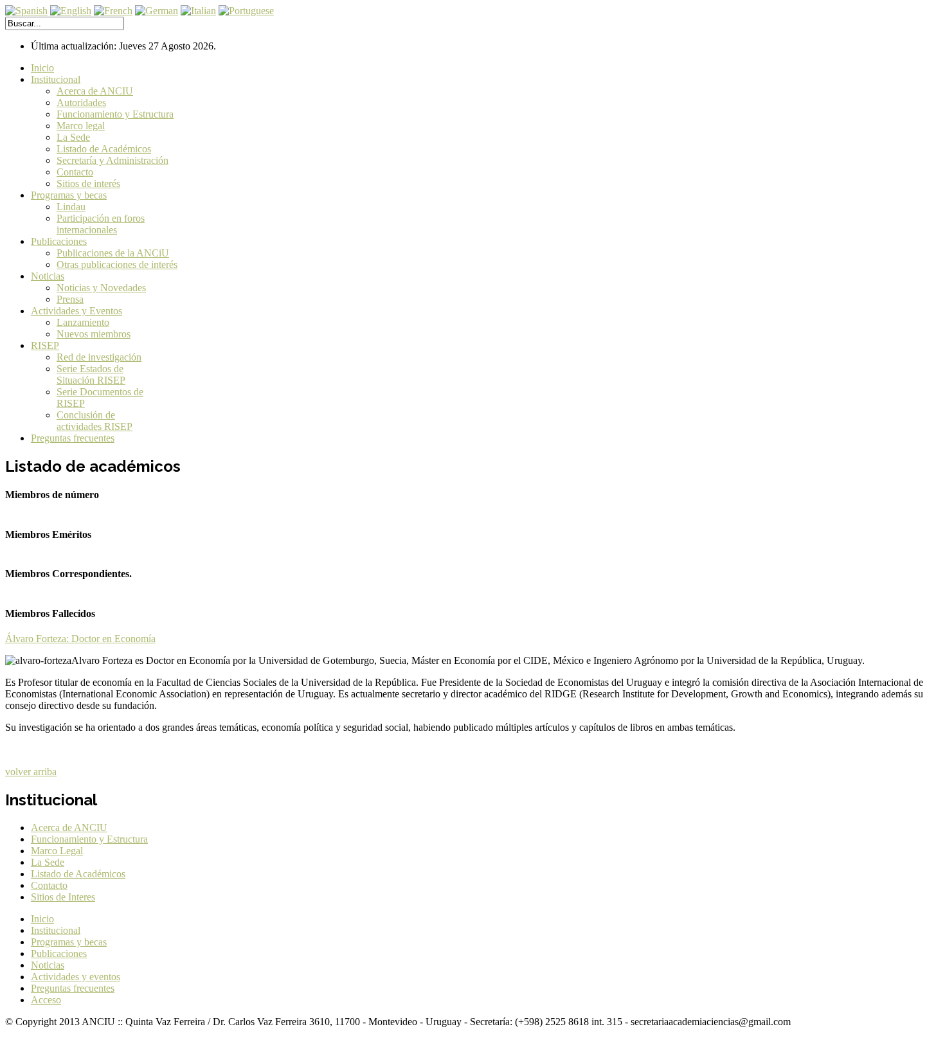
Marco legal (81, 125)
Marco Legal (57, 850)
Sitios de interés (88, 183)
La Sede (73, 137)
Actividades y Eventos (76, 310)
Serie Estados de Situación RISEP (91, 374)
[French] (113, 10)
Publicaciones (59, 241)
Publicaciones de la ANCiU (113, 252)
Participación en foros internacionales (101, 224)
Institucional (55, 79)
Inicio (42, 67)
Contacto (75, 171)
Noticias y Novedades (101, 287)
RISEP (45, 345)
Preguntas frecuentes (72, 438)
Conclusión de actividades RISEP (94, 420)
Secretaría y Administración (112, 160)
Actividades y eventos (75, 976)
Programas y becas (69, 195)
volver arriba (31, 771)
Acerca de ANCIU (95, 90)
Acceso (46, 999)
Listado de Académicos (104, 148)
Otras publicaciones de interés (117, 264)
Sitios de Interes (63, 896)
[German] (156, 10)
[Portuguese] (246, 10)
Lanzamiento (83, 322)
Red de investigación (99, 357)
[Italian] (198, 10)
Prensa (70, 299)
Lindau (71, 206)
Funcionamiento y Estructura (115, 114)
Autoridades (81, 102)
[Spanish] (26, 10)
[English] (70, 10)
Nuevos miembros (93, 333)
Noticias (47, 276)
